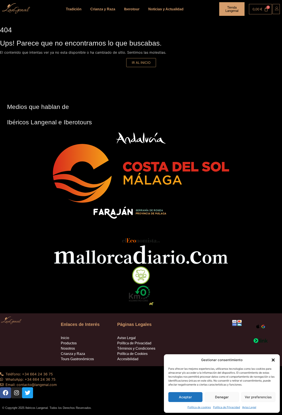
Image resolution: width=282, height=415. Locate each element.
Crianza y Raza (102, 9)
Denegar (222, 397)
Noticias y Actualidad (166, 9)
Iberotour (131, 9)
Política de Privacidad (226, 407)
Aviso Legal (249, 407)
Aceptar (185, 397)
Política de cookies (199, 407)
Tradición (74, 9)
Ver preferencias (258, 397)
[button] (273, 360)
